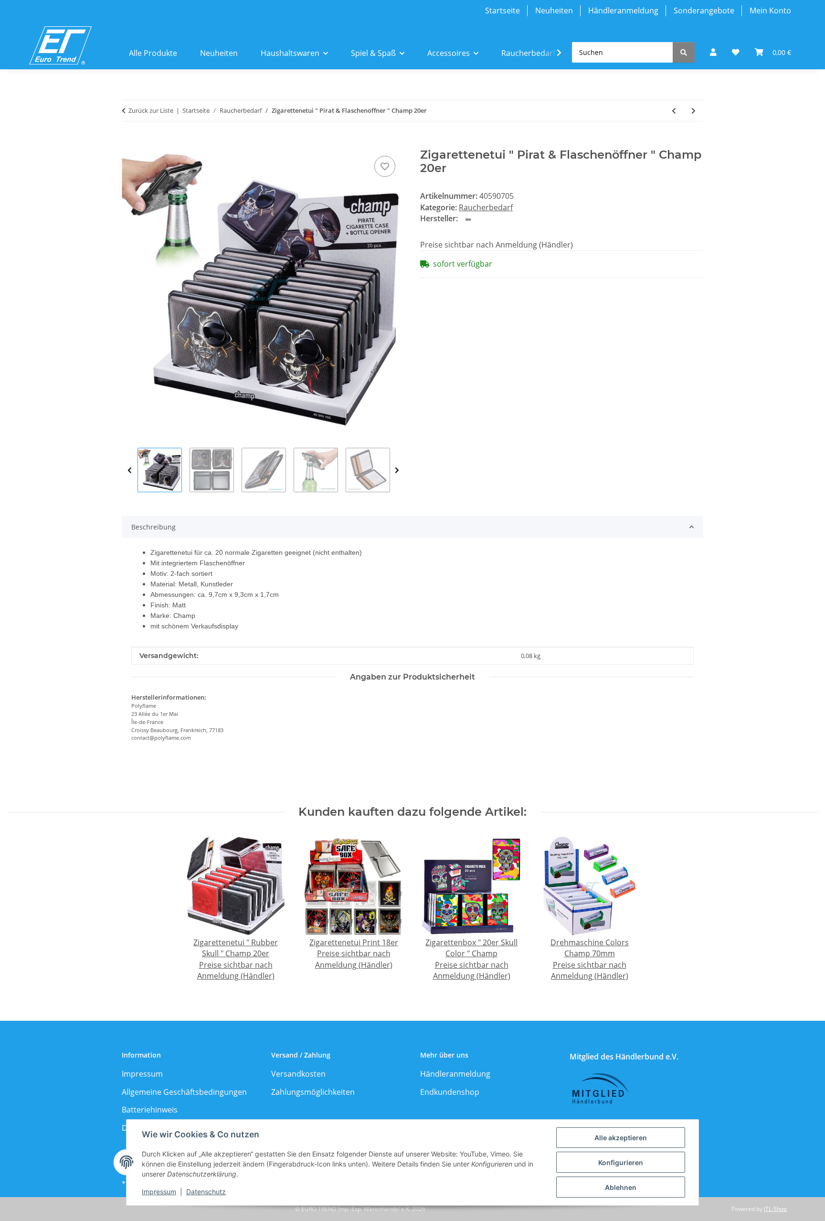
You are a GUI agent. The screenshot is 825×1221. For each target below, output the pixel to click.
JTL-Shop (775, 1209)
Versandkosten (298, 1074)
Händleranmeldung (623, 10)
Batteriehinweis (150, 1109)
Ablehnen (620, 1187)
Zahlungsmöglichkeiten (313, 1092)
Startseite (502, 10)
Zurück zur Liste (150, 110)
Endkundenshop (449, 1092)
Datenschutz (206, 1192)
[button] (713, 52)
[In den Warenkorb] (129, 143)
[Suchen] (684, 52)
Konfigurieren (620, 1162)
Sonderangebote (704, 10)
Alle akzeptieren (620, 1138)
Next (397, 470)
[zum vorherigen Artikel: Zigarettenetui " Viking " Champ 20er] (674, 110)
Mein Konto (770, 10)
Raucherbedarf (486, 207)
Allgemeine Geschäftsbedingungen (184, 1092)
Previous (130, 470)
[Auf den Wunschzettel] (384, 166)
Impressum (159, 1192)
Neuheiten (554, 10)
